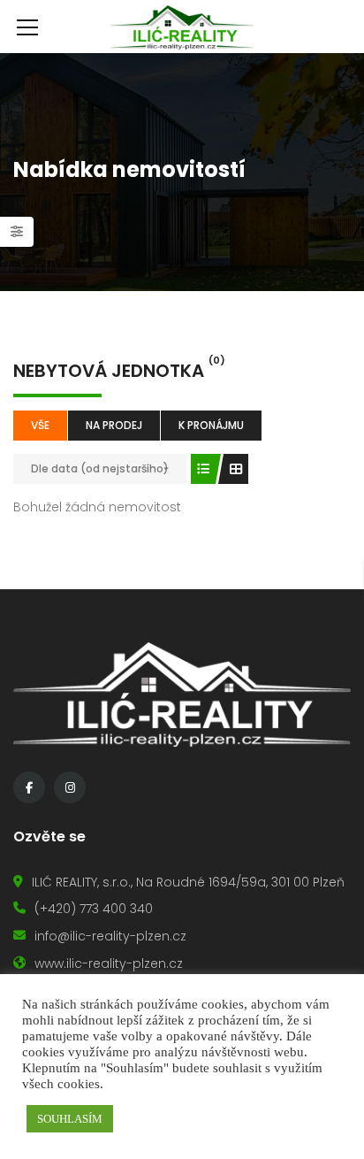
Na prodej (114, 425)
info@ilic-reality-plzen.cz (110, 936)
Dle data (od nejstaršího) (100, 468)
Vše (40, 425)
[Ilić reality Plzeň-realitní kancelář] (181, 26)
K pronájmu (211, 425)
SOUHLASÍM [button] (69, 1118)
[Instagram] (70, 787)
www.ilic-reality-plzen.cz (108, 963)
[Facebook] (29, 787)
